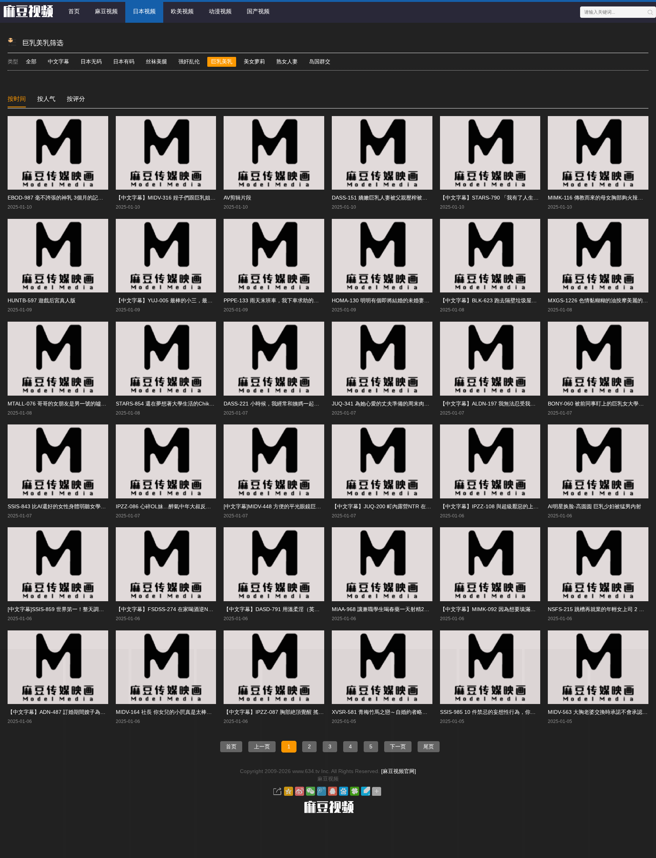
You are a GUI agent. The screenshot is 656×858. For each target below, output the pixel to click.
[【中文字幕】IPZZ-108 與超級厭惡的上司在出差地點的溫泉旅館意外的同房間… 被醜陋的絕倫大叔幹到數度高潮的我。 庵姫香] (490, 461)
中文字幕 (58, 61)
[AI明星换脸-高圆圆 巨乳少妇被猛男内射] (598, 461)
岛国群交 (319, 61)
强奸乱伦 (189, 61)
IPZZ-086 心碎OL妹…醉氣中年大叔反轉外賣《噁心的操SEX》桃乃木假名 (203, 506)
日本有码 (123, 61)
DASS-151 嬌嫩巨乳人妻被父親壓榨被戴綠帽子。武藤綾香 (401, 198)
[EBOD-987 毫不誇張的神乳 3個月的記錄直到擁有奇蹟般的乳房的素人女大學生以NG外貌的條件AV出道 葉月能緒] (58, 153)
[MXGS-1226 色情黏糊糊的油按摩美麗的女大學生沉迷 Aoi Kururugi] (598, 256)
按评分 (76, 99)
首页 (74, 11)
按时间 (17, 99)
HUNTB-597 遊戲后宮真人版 (42, 300)
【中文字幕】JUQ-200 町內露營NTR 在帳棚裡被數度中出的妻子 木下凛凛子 (422, 506)
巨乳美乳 (221, 61)
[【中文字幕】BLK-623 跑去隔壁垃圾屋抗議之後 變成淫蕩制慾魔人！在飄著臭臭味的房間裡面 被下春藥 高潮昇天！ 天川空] (490, 256)
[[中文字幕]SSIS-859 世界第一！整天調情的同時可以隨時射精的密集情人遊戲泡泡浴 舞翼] (58, 564)
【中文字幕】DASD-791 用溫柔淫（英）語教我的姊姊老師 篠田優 (302, 609)
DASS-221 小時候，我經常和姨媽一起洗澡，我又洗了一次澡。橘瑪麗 (306, 404)
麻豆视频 (106, 11)
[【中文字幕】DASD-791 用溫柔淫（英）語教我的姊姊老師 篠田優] (274, 564)
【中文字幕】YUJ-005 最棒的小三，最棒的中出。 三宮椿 (183, 300)
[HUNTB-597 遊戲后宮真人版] (58, 256)
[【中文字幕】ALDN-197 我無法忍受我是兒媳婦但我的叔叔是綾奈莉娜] (490, 359)
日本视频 (144, 11)
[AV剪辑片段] (274, 153)
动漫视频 (220, 11)
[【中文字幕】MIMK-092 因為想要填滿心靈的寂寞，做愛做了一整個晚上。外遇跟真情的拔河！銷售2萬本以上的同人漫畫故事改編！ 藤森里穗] (490, 564)
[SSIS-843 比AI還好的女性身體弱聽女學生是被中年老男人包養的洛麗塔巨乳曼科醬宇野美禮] (58, 461)
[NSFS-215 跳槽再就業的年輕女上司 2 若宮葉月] (598, 564)
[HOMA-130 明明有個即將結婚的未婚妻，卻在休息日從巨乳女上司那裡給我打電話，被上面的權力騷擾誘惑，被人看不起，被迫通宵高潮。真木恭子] (382, 256)
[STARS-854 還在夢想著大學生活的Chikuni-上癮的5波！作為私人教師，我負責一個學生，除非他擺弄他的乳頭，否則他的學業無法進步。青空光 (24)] (166, 359)
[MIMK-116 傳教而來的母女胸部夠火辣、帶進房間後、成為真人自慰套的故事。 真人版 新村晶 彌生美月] (598, 153)
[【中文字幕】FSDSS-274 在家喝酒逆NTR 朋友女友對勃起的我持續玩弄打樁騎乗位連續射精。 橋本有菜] (166, 564)
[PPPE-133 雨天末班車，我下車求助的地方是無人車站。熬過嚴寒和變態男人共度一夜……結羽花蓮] (274, 256)
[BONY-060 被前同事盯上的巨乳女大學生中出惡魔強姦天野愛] (598, 359)
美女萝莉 (254, 61)
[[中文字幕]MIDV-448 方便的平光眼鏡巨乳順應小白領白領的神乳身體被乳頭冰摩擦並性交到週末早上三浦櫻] (274, 461)
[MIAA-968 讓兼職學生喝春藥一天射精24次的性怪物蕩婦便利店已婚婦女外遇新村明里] (382, 564)
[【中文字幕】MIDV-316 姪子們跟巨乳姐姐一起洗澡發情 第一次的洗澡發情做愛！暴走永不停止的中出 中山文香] (166, 153)
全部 (31, 61)
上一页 (262, 746)
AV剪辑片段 (237, 198)
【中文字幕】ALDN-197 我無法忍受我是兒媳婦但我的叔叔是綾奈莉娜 (522, 404)
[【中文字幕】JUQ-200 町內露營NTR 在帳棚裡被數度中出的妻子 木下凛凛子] (382, 461)
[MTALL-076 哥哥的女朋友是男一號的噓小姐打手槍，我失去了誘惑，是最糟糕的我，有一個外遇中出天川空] (58, 359)
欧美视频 (182, 11)
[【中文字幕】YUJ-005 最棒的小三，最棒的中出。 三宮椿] (166, 256)
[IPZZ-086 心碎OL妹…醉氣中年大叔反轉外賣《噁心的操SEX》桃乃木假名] (166, 461)
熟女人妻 (287, 61)
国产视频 (258, 11)
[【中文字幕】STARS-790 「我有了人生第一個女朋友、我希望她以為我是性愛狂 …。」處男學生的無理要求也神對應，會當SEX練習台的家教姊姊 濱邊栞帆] (490, 153)
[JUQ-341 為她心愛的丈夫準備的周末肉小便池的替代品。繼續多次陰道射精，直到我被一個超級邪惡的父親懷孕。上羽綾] (382, 359)
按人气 (46, 99)
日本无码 (91, 61)
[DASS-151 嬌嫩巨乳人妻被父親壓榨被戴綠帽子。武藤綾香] (382, 153)
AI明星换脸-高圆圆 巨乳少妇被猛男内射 (594, 506)
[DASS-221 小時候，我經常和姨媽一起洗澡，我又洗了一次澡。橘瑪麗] (274, 359)
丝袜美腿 (156, 61)
